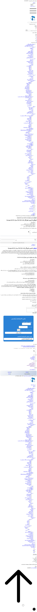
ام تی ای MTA (30, 72)
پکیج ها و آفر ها (28, 91)
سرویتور (29, 157)
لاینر (32, 49)
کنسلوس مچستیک (28, 95)
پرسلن (30, 160)
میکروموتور (29, 105)
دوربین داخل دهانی (28, 139)
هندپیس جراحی (26, 182)
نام (36, 307)
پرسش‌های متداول (32, 364)
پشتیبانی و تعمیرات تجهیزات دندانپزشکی (28, 201)
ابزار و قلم (33, 164)
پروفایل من (33, 359)
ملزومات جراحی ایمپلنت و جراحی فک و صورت (25, 96)
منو (34, 385)
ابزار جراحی (29, 154)
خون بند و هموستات (29, 61)
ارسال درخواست (18, 332)
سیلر (32, 64)
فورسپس (31, 165)
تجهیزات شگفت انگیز (29, 45)
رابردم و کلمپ (30, 168)
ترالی (30, 156)
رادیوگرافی (29, 136)
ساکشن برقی (28, 147)
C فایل (30, 68)
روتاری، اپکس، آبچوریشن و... (28, 122)
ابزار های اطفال (30, 456)
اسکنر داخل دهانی (28, 135)
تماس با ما (33, 203)
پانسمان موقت (30, 62)
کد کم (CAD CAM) (30, 129)
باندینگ (32, 50)
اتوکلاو (35, 248)
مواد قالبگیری (30, 75)
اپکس (30, 124)
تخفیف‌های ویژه (32, 369)
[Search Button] (36, 26)
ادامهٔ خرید (29, 567)
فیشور (28, 177)
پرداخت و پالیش (30, 399)
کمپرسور (29, 148)
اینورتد (28, 522)
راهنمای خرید (32, 202)
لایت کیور (31, 142)
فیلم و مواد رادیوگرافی (29, 191)
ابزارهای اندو (31, 73)
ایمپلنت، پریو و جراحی (31, 80)
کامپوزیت (31, 47)
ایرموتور (29, 120)
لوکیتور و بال (27, 87)
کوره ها (31, 503)
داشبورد (33, 356)
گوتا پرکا (31, 59)
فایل (32, 110)
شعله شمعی (27, 180)
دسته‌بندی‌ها (33, 384)
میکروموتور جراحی (28, 153)
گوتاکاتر (29, 126)
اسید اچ (31, 54)
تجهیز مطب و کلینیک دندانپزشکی (29, 200)
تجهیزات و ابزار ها (30, 101)
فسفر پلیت (29, 138)
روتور (30, 158)
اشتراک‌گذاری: (34, 232)
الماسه (30, 175)
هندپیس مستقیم (28, 465)
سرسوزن (31, 190)
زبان (36, 557)
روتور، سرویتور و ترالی (29, 155)
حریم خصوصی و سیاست (31, 365)
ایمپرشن (27, 85)
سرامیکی (29, 187)
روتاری (30, 123)
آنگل (30, 117)
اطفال (34, 106)
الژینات (31, 76)
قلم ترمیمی (31, 167)
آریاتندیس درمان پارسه (27, 375)
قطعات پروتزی (28, 427)
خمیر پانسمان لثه (28, 97)
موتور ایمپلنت (29, 446)
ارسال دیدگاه (34, 312)
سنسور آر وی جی (28, 137)
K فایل (30, 66)
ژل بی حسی (31, 109)
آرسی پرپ (31, 63)
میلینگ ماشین (30, 161)
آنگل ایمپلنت (29, 118)
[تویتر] (34, 351)
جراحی (32, 149)
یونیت (32, 114)
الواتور (32, 166)
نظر (36, 311)
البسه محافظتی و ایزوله (29, 532)
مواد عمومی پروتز (30, 79)
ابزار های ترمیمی (30, 56)
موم (32, 77)
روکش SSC (31, 108)
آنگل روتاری (29, 119)
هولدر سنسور (29, 484)
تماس (34, 2)
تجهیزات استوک (30, 541)
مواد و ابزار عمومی (30, 194)
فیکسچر (29, 82)
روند (28, 176)
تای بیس (27, 89)
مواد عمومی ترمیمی (29, 57)
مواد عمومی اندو (30, 418)
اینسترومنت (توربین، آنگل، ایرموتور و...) (26, 115)
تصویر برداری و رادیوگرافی (28, 134)
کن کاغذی (31, 60)
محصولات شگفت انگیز (31, 44)
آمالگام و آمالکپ (30, 52)
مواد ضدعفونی (30, 189)
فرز (32, 174)
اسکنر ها (29, 475)
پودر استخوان (29, 437)
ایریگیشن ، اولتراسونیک (27, 127)
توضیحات (33, 244)
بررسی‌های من (32, 358)
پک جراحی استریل (28, 100)
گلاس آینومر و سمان (29, 53)
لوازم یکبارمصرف (30, 192)
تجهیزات (33, 113)
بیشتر (34, 386)
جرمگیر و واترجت (30, 143)
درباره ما (33, 362)
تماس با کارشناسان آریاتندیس (27, 338)
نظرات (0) (33, 245)
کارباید (30, 181)
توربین (30, 116)
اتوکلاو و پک (31, 128)
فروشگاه (33, 199)
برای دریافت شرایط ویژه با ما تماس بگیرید (18, 242)
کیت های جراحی (28, 90)
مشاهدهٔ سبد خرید (34, 567)
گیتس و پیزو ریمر (30, 71)
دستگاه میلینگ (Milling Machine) (26, 130)
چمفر (28, 179)
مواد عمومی (33, 173)
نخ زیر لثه (31, 78)
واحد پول (35, 559)
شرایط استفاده (32, 366)
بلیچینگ (31, 48)
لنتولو (30, 69)
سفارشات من (32, 357)
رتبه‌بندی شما (34, 305)
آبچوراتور (29, 125)
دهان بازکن (31, 111)
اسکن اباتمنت (27, 88)
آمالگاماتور (31, 144)
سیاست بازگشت (32, 363)
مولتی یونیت (27, 86)
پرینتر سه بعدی (30, 133)
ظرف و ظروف (30, 171)
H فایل (30, 67)
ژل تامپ (29, 99)
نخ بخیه (30, 98)
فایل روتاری (31, 70)
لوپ (32, 141)
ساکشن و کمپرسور (30, 145)
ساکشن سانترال (28, 146)
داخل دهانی (27, 132)
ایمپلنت (31, 81)
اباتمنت (28, 84)
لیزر (30, 104)
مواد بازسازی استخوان (29, 92)
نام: (31, 323)
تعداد (35, 239)
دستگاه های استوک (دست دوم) (30, 196)
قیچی (32, 170)
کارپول (32, 195)
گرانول (30, 94)
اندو (34, 58)
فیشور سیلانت (30, 51)
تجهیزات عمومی (30, 162)
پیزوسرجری (29, 103)
